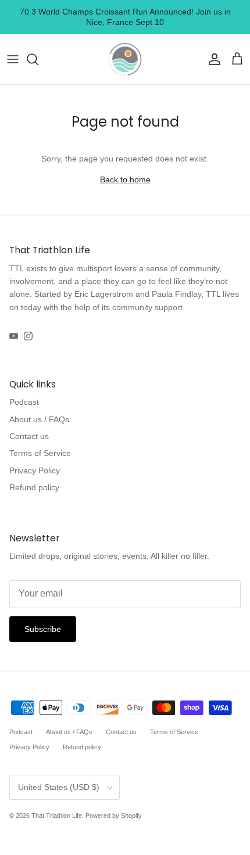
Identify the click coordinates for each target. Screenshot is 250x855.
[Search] (38, 59)
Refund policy (34, 487)
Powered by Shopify (113, 815)
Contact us (29, 436)
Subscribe (42, 629)
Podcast (24, 402)
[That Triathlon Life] (125, 59)
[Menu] (13, 59)
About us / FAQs (39, 419)
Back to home (125, 179)
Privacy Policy (34, 470)
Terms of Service (40, 453)
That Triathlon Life (56, 815)
